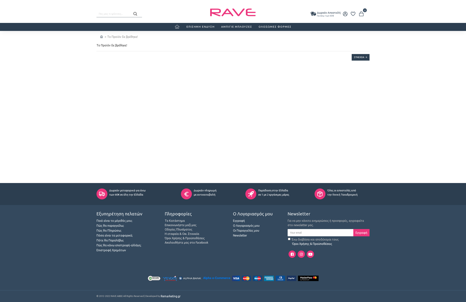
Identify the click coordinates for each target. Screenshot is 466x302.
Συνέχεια (359, 57)
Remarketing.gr (171, 296)
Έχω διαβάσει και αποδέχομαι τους (315, 241)
